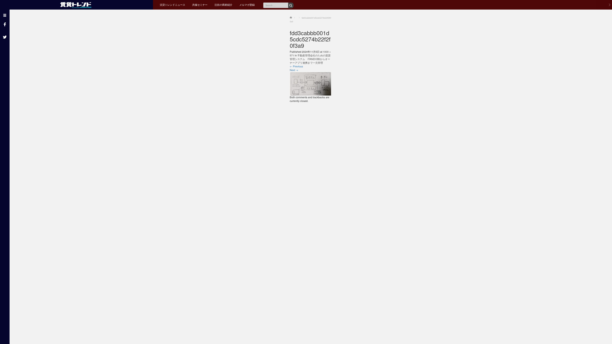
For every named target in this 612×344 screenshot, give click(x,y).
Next (294, 70)
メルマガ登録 (247, 5)
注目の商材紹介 (223, 5)
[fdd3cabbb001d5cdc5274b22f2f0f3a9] (310, 83)
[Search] (291, 5)
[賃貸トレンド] (76, 4)
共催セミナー (200, 5)
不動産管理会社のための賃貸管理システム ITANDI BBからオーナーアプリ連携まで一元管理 (310, 59)
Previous (296, 66)
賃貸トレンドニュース (172, 5)
